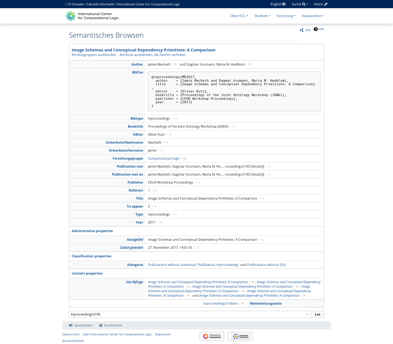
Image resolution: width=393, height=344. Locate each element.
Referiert (136, 190)
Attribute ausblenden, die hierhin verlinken (153, 54)
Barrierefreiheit (73, 341)
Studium (261, 16)
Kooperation (312, 16)
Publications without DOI (266, 264)
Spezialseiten (83, 325)
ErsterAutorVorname (126, 150)
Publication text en (127, 174)
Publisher (135, 182)
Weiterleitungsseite (266, 303)
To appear (135, 206)
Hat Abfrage (134, 282)
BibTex (137, 72)
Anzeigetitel (135, 239)
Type (139, 214)
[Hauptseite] (93, 15)
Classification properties (91, 256)
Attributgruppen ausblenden (94, 54)
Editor (138, 134)
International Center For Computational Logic (148, 4)
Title (139, 198)
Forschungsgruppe (128, 158)
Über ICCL (238, 16)
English (276, 4)
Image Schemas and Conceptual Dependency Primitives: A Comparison (143, 50)
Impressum (163, 334)
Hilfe (321, 29)
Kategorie (135, 264)
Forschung (285, 16)
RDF (308, 30)
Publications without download (172, 264)
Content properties (87, 273)
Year (139, 222)
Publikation (206, 264)
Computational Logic (164, 158)
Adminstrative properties (92, 231)
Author (137, 64)
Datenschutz (71, 334)
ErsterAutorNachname (124, 142)
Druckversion (113, 325)
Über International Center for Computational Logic (117, 334)
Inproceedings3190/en (220, 303)
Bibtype (137, 118)
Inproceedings (228, 264)
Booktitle (135, 126)
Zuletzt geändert (131, 247)
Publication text (130, 166)
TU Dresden (76, 4)
